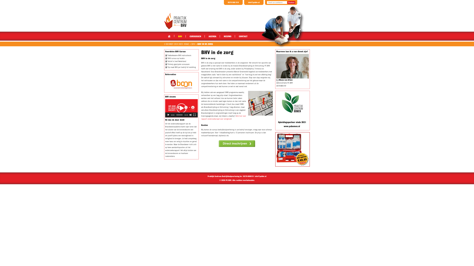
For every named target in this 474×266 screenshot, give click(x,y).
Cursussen (195, 36)
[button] (181, 108)
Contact (243, 36)
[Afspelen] (168, 115)
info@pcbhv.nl (254, 2)
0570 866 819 (233, 2)
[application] (181, 108)
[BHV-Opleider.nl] (175, 21)
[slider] (179, 115)
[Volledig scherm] (194, 115)
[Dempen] (190, 115)
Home (169, 35)
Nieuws (227, 36)
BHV (180, 36)
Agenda (212, 36)
